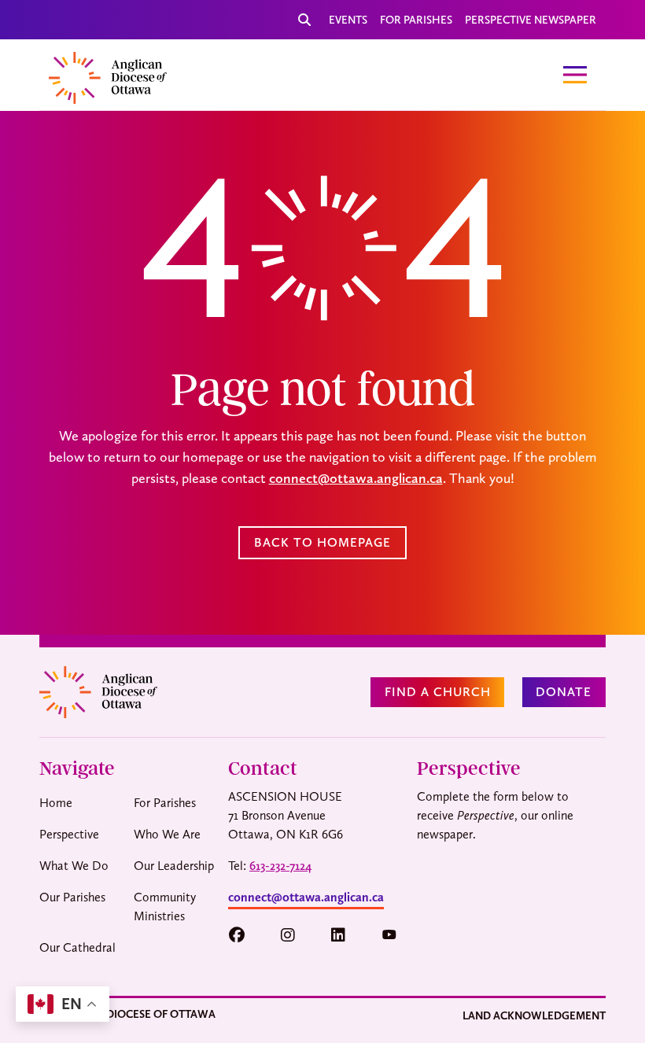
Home (55, 802)
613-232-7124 (280, 865)
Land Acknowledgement (534, 1015)
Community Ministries (165, 906)
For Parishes (416, 19)
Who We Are (167, 834)
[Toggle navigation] (575, 75)
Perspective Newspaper (530, 19)
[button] (244, 935)
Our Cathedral (77, 947)
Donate (564, 691)
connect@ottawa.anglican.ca (356, 478)
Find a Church (438, 691)
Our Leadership (174, 865)
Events (348, 19)
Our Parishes (72, 897)
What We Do (74, 865)
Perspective (69, 834)
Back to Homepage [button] (322, 542)
